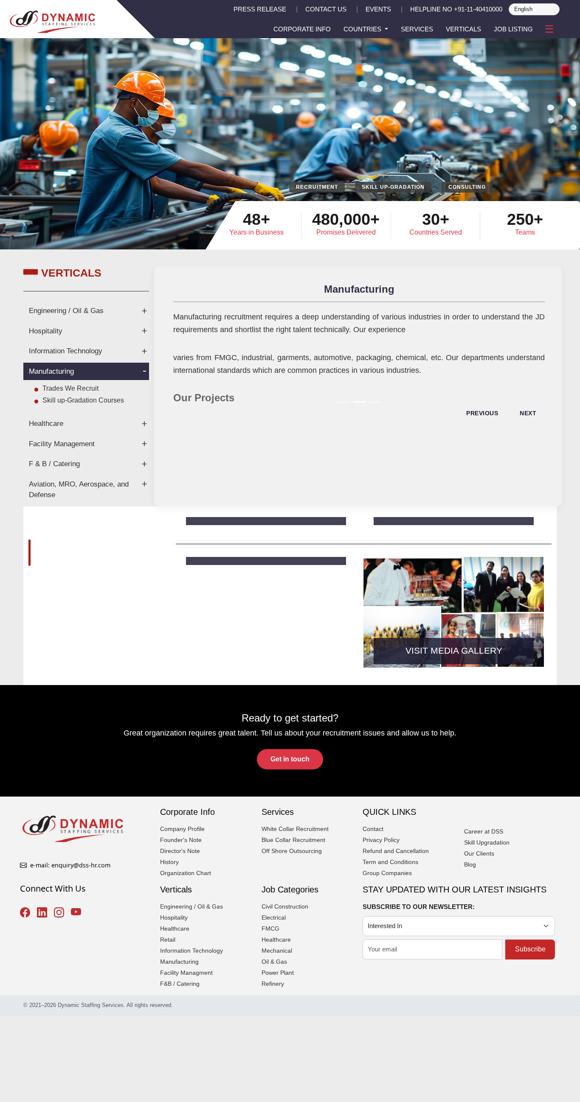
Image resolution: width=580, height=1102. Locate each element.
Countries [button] (363, 29)
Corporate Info (302, 29)
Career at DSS (483, 831)
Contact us (325, 9)
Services (417, 29)
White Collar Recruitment (295, 828)
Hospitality (45, 331)
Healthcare (46, 424)
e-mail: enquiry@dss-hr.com (70, 865)
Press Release (260, 9)
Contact (373, 828)
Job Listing (513, 29)
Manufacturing (51, 371)
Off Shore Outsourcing (292, 850)
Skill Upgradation (487, 842)
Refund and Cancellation (396, 850)
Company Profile (182, 828)
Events (378, 9)
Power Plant (278, 972)
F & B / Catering (54, 464)
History (169, 862)
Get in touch (290, 759)
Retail (167, 939)
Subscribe (530, 949)
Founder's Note (181, 839)
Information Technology (65, 351)
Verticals (463, 29)
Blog (470, 864)
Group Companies (387, 873)
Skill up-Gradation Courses (83, 400)
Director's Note (180, 850)
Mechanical (277, 950)
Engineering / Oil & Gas (66, 311)
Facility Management (62, 444)
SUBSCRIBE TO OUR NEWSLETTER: (419, 906)
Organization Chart (185, 873)
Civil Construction (285, 906)
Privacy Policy (381, 839)
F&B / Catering (180, 983)
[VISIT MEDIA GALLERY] (463, 611)
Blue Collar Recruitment (293, 839)
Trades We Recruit (70, 388)
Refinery (273, 983)
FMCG (270, 928)
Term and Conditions (390, 862)
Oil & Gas (274, 961)
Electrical (274, 917)
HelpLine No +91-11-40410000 (456, 9)
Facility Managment (186, 972)
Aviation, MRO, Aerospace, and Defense (79, 489)
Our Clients (479, 853)
